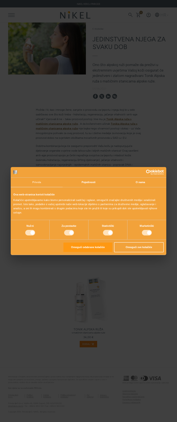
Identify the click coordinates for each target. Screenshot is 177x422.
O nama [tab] (140, 182)
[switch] (69, 232)
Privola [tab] (36, 182)
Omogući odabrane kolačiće (88, 247)
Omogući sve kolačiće (139, 247)
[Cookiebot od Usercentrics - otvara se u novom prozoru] (148, 172)
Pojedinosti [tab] (88, 182)
